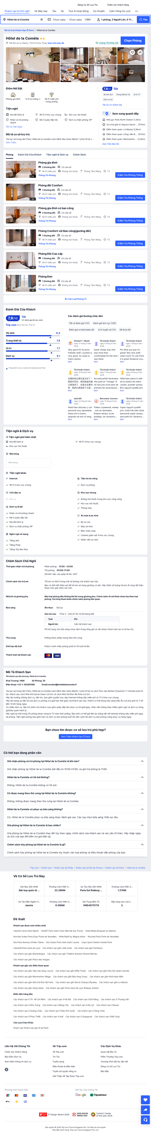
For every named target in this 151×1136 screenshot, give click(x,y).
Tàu (54, 11)
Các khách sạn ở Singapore (79, 1016)
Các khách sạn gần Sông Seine (28, 988)
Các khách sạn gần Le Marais (113, 982)
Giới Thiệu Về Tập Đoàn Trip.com (68, 1076)
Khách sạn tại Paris (115, 867)
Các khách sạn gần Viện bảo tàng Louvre (33, 971)
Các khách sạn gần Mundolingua (29, 953)
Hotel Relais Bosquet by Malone (100, 931)
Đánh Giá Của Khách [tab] (29, 154)
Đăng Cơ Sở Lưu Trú (110, 1066)
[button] (102, 4)
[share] (145, 1109)
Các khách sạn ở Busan (107, 1005)
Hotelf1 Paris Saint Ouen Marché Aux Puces (62, 931)
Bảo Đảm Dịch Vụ (13, 1056)
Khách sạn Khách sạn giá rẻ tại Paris (30, 1028)
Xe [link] (62, 11)
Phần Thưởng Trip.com (112, 1056)
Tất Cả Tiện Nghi (14, 126)
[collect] (145, 1099)
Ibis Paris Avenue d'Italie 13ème (28, 942)
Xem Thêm (11, 142)
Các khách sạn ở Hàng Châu (91, 1011)
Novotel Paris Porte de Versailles (103, 936)
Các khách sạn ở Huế (53, 1016)
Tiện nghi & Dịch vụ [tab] (57, 154)
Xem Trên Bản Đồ (110, 144)
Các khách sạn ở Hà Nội (59, 999)
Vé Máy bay (40, 11)
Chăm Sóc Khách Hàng (16, 1052)
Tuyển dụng (58, 1061)
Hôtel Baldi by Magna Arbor (72, 936)
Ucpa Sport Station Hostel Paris (97, 942)
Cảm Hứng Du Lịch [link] (120, 11)
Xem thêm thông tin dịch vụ (18, 1061)
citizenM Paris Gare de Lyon (26, 948)
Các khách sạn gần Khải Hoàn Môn (106, 976)
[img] (33, 64)
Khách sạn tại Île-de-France (89, 867)
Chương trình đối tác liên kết (114, 1061)
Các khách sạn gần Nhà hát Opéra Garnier (108, 971)
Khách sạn (46, 867)
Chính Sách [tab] (79, 154)
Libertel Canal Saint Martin (26, 931)
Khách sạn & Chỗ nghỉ (17, 11)
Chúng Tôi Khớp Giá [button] (108, 42)
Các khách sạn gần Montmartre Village (32, 976)
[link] (88, 4)
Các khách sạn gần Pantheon (88, 948)
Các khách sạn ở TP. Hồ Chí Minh (29, 999)
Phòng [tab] (9, 154)
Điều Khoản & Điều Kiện (64, 1066)
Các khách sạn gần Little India (57, 948)
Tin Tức (56, 1056)
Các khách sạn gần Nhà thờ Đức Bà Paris (33, 982)
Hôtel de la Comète (22, 38)
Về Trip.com (58, 1052)
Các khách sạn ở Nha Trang (26, 1005)
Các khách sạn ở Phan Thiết (26, 1016)
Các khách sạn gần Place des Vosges (31, 959)
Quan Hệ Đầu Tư (109, 1052)
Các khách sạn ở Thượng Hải (115, 999)
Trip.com (34, 867)
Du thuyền (99, 11)
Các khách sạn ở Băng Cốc (56, 1005)
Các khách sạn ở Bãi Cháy (107, 1016)
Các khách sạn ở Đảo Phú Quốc (60, 1011)
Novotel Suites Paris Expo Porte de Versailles (34, 936)
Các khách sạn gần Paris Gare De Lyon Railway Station (72, 988)
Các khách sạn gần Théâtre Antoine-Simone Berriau (72, 953)
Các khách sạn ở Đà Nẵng (86, 999)
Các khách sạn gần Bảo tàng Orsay (70, 976)
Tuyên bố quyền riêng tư (64, 1071)
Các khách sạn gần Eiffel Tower (71, 971)
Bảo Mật (105, 1071)
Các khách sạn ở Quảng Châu (27, 1011)
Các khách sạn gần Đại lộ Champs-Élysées (76, 982)
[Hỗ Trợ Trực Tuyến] (145, 1119)
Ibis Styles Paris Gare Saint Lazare (62, 942)
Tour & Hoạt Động (78, 11)
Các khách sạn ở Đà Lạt (82, 1005)
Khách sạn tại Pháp (63, 867)
